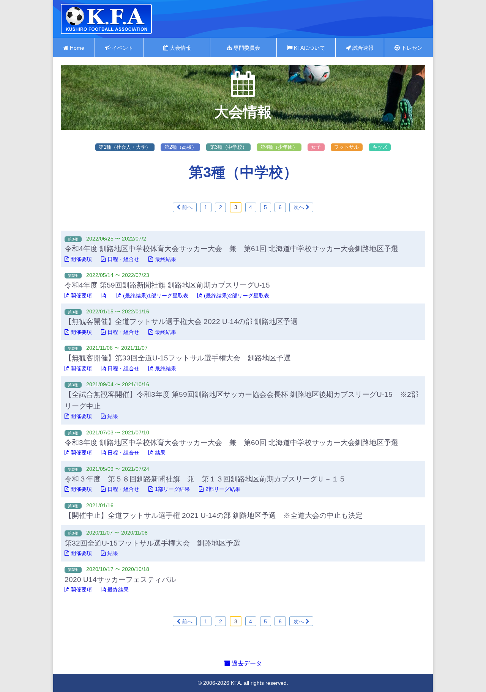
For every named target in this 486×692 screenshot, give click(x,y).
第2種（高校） (180, 147)
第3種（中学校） (228, 147)
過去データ (246, 663)
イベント (121, 48)
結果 (112, 416)
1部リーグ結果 (172, 489)
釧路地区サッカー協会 (106, 19)
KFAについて (308, 48)
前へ (186, 207)
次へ (299, 207)
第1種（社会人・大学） (125, 147)
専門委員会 (246, 48)
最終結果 (165, 259)
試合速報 (362, 48)
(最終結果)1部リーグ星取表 (155, 296)
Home (76, 48)
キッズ (379, 147)
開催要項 (81, 259)
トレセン (411, 48)
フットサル (346, 147)
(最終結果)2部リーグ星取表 (236, 296)
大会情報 (179, 48)
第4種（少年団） (279, 147)
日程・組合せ (123, 259)
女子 (316, 147)
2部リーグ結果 (222, 489)
